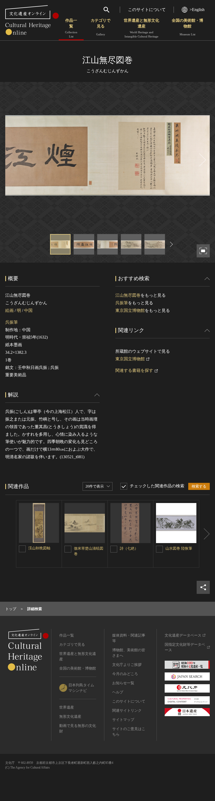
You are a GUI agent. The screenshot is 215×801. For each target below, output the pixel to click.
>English (197, 9)
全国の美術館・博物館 (187, 27)
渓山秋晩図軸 (39, 548)
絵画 (9, 310)
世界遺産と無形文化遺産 (141, 28)
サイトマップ (123, 720)
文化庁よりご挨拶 (127, 665)
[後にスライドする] (202, 160)
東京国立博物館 (130, 310)
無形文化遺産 (70, 717)
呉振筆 (11, 322)
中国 (28, 310)
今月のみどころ (125, 674)
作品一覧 (71, 28)
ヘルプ (117, 692)
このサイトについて (147, 9)
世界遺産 (66, 707)
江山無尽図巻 (128, 295)
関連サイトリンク (127, 710)
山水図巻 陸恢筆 (178, 548)
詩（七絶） (129, 548)
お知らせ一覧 (123, 683)
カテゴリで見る (100, 27)
